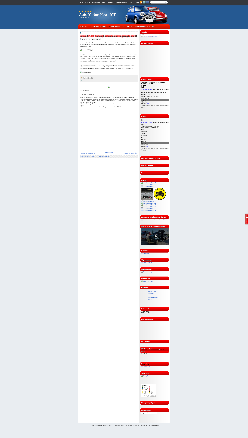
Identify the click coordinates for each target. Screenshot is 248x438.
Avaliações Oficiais (97, 26)
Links (103, 2)
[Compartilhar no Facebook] (92, 78)
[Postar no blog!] (88, 78)
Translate (154, 37)
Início (81, 2)
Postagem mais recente (88, 153)
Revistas (110, 2)
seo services (124, 425)
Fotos (137, 2)
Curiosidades (113, 26)
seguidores (152, 292)
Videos (131, 2)
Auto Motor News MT (97, 15)
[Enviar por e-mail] (86, 78)
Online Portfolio (132, 425)
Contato (87, 2)
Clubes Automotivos (121, 2)
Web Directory (140, 425)
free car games (155, 425)
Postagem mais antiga (130, 153)
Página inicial (109, 152)
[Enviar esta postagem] (84, 78)
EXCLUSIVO (126, 26)
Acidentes (83, 26)
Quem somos (96, 2)
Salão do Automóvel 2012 (143, 26)
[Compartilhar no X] (90, 78)
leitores (153, 298)
